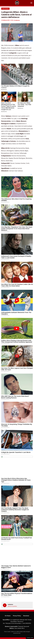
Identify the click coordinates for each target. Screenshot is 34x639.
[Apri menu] (31, 2)
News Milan (5, 8)
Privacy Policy (17, 615)
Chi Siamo (8, 615)
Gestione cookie (30, 637)
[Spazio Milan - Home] (17, 3)
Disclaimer (26, 615)
